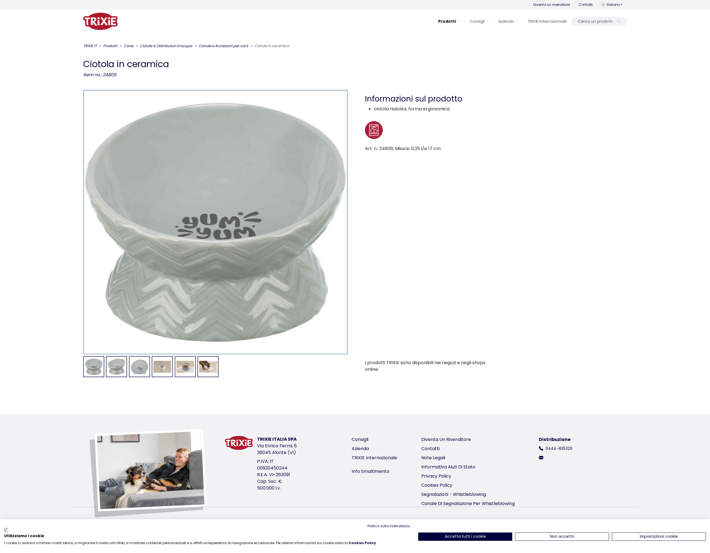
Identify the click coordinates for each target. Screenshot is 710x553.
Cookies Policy (436, 485)
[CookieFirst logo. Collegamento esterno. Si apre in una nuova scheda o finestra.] (6, 530)
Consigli (477, 21)
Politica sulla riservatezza (388, 526)
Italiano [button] (613, 4)
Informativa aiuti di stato (448, 467)
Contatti (586, 4)
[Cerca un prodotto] (618, 21)
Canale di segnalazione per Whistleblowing (468, 503)
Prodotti (447, 21)
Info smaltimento (370, 471)
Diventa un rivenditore (551, 4)
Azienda (506, 21)
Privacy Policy (436, 476)
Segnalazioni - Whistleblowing (453, 494)
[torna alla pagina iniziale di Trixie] (100, 21)
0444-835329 (559, 448)
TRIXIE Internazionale (547, 21)
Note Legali (433, 458)
